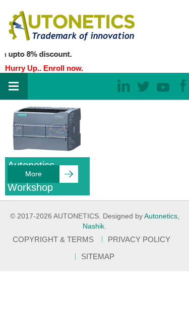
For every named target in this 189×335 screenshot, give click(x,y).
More (33, 174)
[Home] (72, 25)
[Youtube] (163, 85)
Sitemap (97, 256)
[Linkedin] (123, 85)
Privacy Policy (139, 239)
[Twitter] (143, 85)
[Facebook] (182, 85)
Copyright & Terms (53, 239)
